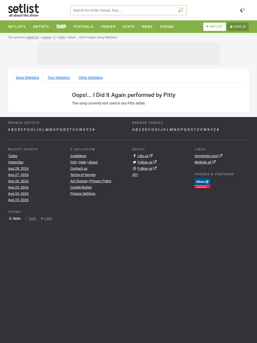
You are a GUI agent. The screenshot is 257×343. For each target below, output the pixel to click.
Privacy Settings (82, 194)
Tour (59, 78)
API (135, 175)
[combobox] (128, 10)
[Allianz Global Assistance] (202, 183)
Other (91, 78)
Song (27, 78)
